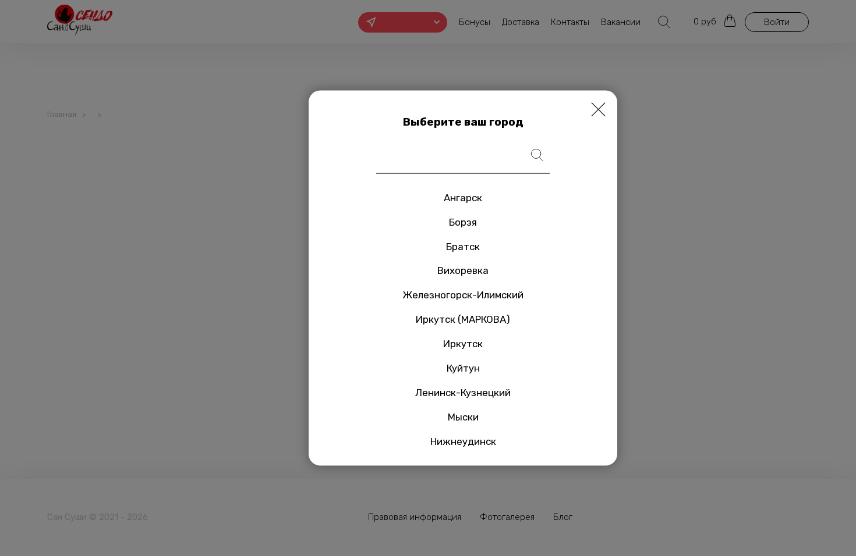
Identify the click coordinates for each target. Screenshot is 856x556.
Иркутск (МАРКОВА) (463, 319)
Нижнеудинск (463, 441)
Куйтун (463, 368)
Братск (463, 246)
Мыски (463, 416)
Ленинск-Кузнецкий (463, 392)
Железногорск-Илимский (462, 295)
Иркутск (463, 344)
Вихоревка (463, 270)
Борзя (463, 221)
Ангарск (463, 197)
